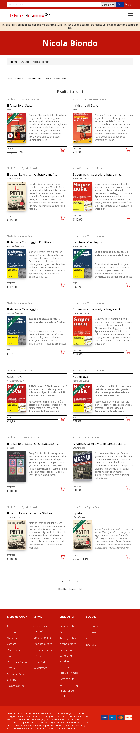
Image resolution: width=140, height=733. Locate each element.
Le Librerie (13, 632)
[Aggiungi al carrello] (62, 150)
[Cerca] (119, 4)
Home (14, 62)
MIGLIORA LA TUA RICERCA (37, 78)
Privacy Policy (68, 626)
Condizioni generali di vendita (66, 655)
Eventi (11, 656)
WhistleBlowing (69, 685)
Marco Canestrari (81, 168)
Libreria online (42, 637)
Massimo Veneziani (31, 99)
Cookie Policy (68, 632)
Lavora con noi (16, 686)
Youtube (91, 644)
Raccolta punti (15, 650)
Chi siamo (13, 626)
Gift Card (38, 656)
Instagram (92, 632)
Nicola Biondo (13, 99)
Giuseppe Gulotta (95, 437)
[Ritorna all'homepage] (30, 15)
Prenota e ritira (42, 644)
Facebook (92, 626)
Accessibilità (67, 679)
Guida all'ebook (42, 650)
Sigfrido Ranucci (29, 168)
